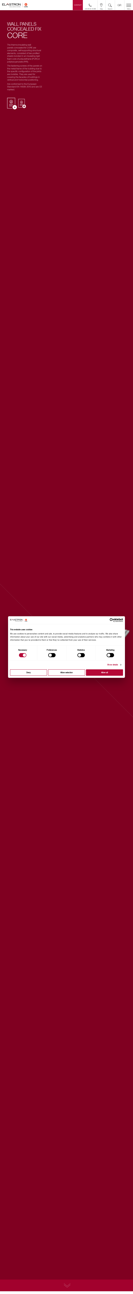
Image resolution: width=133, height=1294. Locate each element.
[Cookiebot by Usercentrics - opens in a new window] (113, 620)
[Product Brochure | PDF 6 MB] (12, 103)
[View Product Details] (66, 1285)
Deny (28, 672)
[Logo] (15, 6)
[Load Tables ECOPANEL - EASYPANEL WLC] (22, 103)
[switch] (52, 655)
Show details (112, 665)
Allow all (104, 672)
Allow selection (66, 672)
